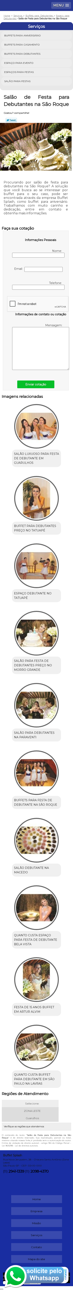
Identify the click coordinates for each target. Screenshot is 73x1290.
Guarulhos (32, 1118)
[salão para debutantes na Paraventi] (36, 703)
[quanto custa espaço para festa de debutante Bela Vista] (36, 906)
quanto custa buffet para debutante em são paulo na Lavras (34, 1079)
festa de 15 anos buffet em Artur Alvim (34, 1009)
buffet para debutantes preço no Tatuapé (35, 528)
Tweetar (11, 120)
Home (36, 1199)
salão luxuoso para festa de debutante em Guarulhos (36, 458)
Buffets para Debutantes (22, 53)
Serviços (36, 26)
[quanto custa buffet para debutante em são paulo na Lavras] (36, 1045)
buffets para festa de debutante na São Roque (35, 802)
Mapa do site (36, 1259)
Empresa (36, 1211)
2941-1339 (16, 1171)
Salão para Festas (17, 81)
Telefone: (56, 283)
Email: (19, 269)
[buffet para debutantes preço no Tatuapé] (36, 496)
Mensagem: (54, 325)
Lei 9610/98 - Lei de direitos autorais (20, 1145)
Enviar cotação (35, 384)
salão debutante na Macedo (31, 870)
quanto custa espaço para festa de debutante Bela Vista (35, 939)
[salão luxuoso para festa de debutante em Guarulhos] (36, 425)
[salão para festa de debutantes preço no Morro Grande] (36, 632)
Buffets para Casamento (22, 44)
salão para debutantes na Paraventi (34, 735)
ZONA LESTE (32, 1110)
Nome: (57, 251)
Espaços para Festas (19, 72)
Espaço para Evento (18, 62)
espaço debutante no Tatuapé (33, 596)
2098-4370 (39, 1171)
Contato (36, 1247)
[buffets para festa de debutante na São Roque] (36, 771)
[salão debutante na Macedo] (36, 838)
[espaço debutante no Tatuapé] (36, 564)
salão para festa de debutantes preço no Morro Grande (33, 665)
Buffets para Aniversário (22, 35)
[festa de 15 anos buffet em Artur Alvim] (36, 978)
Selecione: (32, 1103)
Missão (36, 1223)
